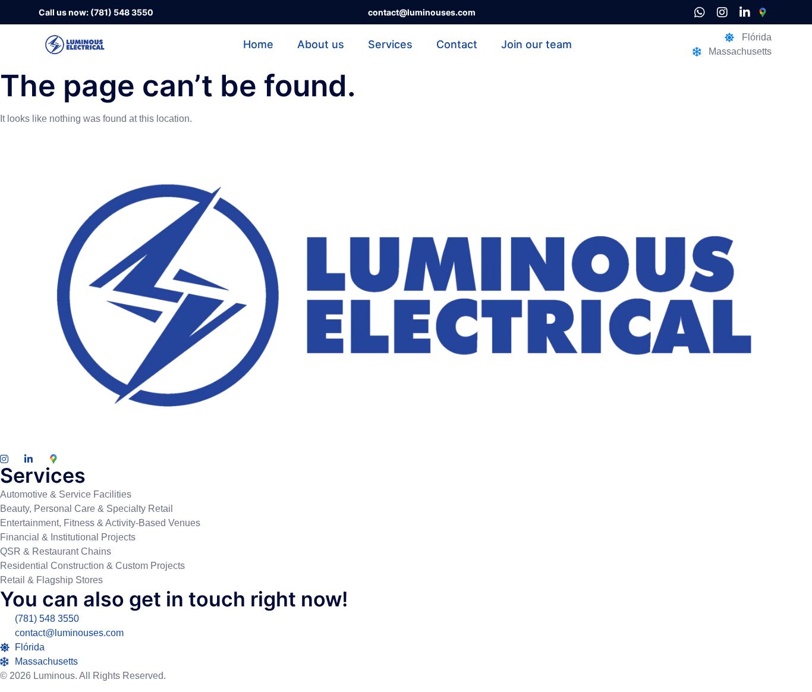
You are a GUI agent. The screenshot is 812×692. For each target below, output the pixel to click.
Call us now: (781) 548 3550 (96, 12)
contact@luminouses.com (422, 12)
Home (258, 44)
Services (390, 44)
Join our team (536, 44)
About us (320, 44)
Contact (456, 44)
